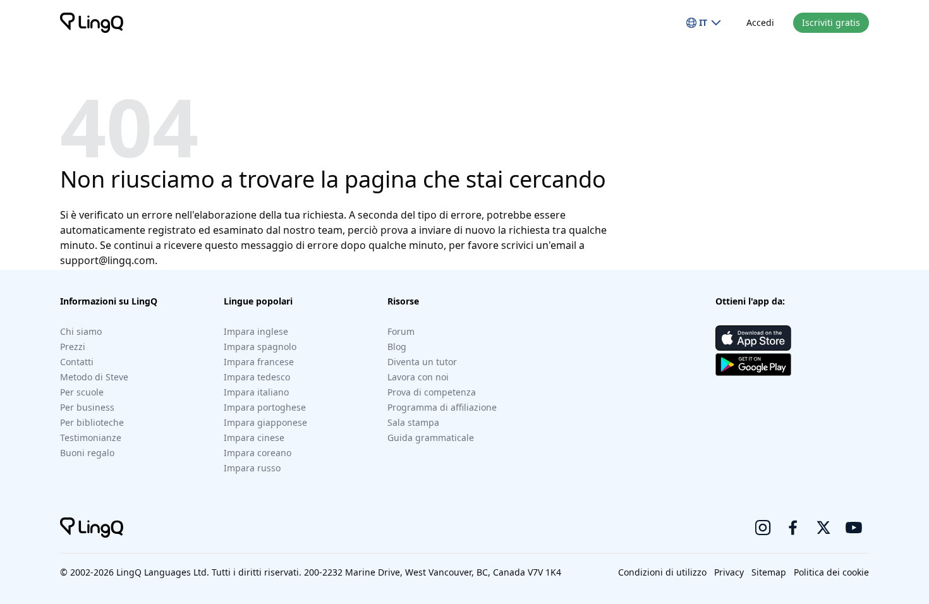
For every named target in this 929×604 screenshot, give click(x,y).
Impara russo (252, 468)
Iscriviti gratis (831, 22)
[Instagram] (763, 527)
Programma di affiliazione (442, 407)
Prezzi (72, 347)
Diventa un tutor (422, 362)
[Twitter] (823, 527)
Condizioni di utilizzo (662, 572)
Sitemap (768, 572)
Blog (396, 347)
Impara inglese (256, 331)
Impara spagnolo (260, 347)
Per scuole (82, 392)
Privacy (729, 572)
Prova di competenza (431, 392)
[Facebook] (793, 527)
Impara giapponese (265, 422)
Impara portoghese (265, 407)
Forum (401, 331)
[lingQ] (91, 23)
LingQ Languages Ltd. (162, 572)
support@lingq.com (107, 260)
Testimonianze (90, 438)
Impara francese (259, 362)
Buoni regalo (87, 453)
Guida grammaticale (430, 438)
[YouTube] (854, 527)
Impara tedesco (257, 377)
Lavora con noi (418, 377)
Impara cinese (254, 438)
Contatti (77, 362)
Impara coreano (257, 453)
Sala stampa (413, 422)
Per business (87, 407)
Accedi (760, 22)
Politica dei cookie (831, 572)
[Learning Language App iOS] (753, 338)
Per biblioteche (92, 422)
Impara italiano (256, 392)
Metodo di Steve (94, 377)
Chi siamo (81, 331)
